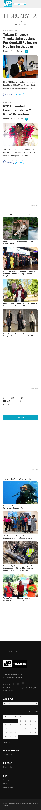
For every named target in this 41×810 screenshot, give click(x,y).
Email (6, 405)
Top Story (13, 31)
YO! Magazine (8, 754)
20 (11, 732)
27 (11, 736)
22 (20, 732)
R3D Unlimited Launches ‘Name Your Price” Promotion (19, 110)
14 (16, 728)
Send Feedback (8, 788)
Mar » (10, 742)
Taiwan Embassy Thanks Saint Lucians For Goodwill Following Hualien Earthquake (20, 41)
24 (30, 732)
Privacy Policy (7, 767)
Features (7, 102)
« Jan (5, 742)
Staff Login (6, 780)
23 (25, 732)
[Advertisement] (20, 189)
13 (11, 728)
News (5, 31)
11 (35, 724)
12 (6, 728)
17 (30, 728)
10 (30, 724)
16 (25, 728)
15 (20, 728)
